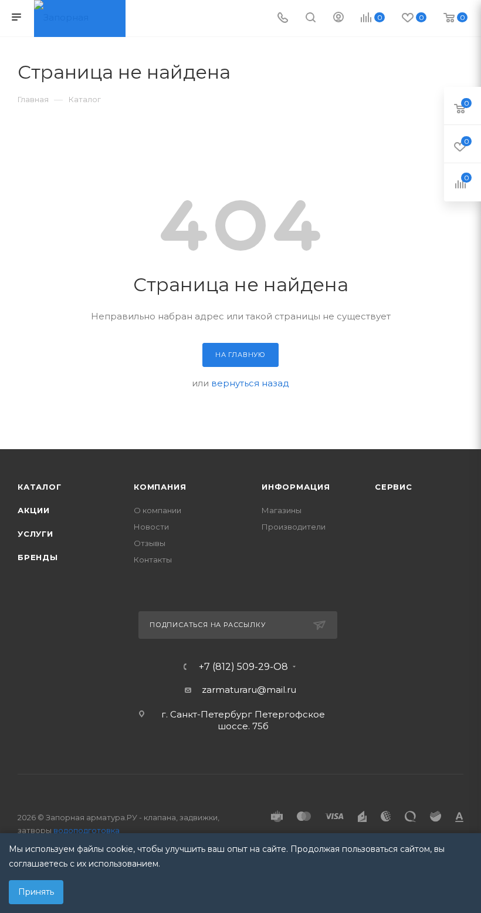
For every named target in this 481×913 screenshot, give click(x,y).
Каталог (40, 486)
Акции (34, 510)
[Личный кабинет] (338, 18)
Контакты (153, 559)
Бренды (38, 557)
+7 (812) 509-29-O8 (243, 667)
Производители (294, 526)
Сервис (393, 486)
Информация (296, 486)
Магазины (282, 510)
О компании (157, 510)
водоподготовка (86, 830)
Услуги (35, 533)
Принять (36, 892)
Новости (151, 526)
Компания (160, 486)
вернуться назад (250, 383)
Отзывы (149, 543)
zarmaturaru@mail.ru (249, 689)
